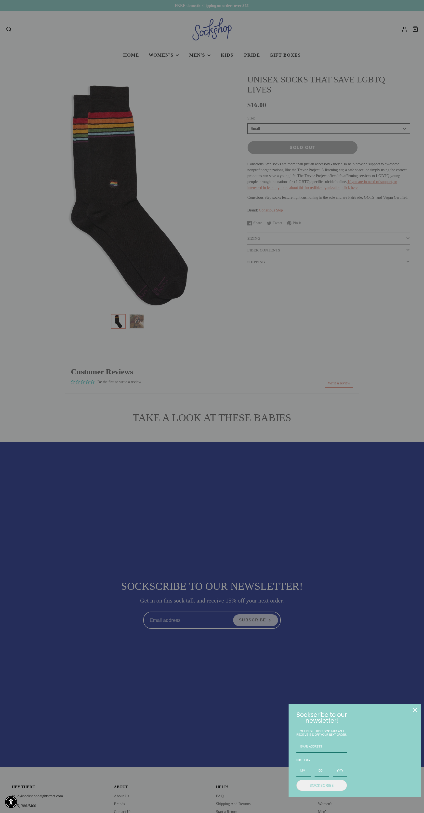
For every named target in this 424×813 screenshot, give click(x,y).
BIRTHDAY (303, 760)
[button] (11, 802)
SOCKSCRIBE (322, 785)
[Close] (415, 710)
